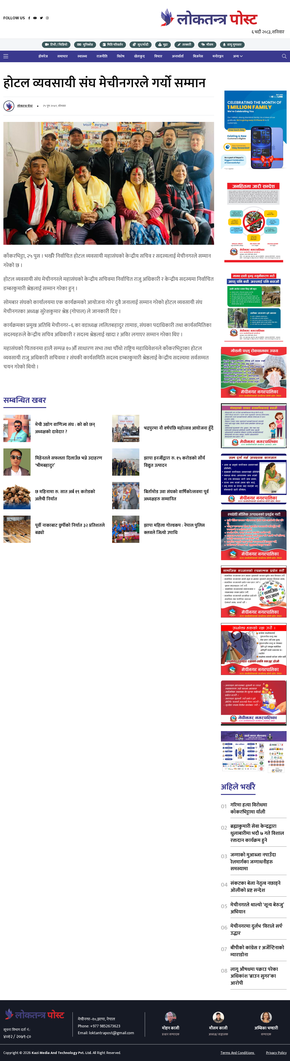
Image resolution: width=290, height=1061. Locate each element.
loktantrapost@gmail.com (111, 1033)
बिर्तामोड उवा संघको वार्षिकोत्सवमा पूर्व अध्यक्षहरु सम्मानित (176, 495)
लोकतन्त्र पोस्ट (25, 105)
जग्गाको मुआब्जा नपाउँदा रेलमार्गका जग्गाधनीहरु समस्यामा (253, 862)
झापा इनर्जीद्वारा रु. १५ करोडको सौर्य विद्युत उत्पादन (174, 461)
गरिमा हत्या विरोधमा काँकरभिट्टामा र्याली (248, 808)
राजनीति (102, 56)
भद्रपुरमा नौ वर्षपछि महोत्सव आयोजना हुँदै (178, 428)
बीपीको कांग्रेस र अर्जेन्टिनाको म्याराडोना (257, 951)
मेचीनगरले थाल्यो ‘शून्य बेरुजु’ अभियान (257, 908)
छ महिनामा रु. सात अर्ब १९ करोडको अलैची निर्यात (65, 495)
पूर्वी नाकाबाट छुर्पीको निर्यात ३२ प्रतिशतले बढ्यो (70, 529)
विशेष (120, 56)
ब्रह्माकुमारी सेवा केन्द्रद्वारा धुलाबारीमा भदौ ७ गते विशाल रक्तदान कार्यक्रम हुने (257, 833)
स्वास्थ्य (82, 56)
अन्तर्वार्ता (178, 56)
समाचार (62, 56)
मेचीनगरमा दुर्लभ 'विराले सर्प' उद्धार (256, 929)
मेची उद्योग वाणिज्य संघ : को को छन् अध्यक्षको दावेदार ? (65, 428)
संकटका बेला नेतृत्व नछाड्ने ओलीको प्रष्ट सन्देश (255, 887)
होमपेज (43, 56)
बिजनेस (198, 56)
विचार (158, 56)
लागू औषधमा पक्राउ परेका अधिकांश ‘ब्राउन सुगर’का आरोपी (254, 976)
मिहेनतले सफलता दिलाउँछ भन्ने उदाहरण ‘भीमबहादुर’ (68, 461)
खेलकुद (139, 56)
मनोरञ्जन (218, 56)
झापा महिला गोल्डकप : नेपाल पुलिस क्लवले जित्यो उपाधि (174, 529)
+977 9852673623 (105, 1026)
